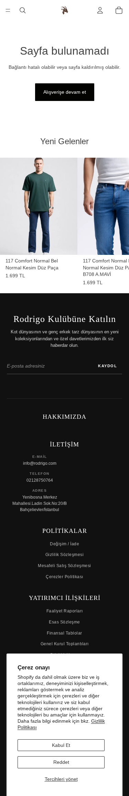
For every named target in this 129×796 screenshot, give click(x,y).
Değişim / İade (64, 544)
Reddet (61, 762)
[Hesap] (99, 10)
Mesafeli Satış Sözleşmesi (64, 565)
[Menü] (8, 10)
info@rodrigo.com (39, 463)
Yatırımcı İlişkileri (64, 597)
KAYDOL (107, 366)
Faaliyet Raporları (64, 611)
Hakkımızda (64, 416)
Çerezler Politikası (64, 576)
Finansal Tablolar (64, 633)
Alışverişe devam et (64, 92)
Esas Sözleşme (64, 622)
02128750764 (39, 480)
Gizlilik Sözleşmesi (64, 554)
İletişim (64, 444)
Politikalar (64, 530)
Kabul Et (61, 745)
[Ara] (22, 10)
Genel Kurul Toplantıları (65, 643)
